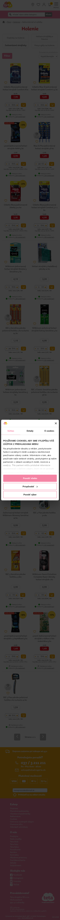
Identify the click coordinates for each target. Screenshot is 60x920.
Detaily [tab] (30, 431)
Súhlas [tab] (10, 431)
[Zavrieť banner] (56, 423)
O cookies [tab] (49, 431)
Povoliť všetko (30, 478)
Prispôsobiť (28, 486)
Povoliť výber (30, 494)
